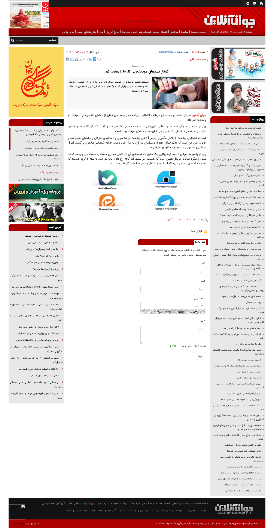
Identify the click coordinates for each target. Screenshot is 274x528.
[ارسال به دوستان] (72, 59)
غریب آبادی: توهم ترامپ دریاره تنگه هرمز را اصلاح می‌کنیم (238, 257)
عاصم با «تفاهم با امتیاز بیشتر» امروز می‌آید (240, 473)
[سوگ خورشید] (237, 97)
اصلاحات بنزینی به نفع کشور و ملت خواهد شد (239, 191)
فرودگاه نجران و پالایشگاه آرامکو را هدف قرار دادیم (237, 249)
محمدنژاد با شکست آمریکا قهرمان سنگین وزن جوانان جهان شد (241, 136)
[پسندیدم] (99, 59)
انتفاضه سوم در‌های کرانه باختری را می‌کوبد (241, 203)
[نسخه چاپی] (67, 59)
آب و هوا (111, 511)
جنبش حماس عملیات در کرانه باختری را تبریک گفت (241, 183)
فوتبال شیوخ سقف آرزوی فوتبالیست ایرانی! (38, 179)
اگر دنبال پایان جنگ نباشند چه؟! (246, 281)
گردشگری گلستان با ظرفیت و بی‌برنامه (243, 467)
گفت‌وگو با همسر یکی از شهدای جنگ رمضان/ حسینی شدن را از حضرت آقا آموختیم (38, 132)
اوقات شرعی (81, 511)
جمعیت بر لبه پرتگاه (48, 172)
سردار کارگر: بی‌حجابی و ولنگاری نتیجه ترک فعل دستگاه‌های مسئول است (240, 267)
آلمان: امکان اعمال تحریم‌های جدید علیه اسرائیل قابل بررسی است (239, 320)
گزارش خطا (196, 231)
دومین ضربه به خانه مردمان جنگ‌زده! (41, 148)
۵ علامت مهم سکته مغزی (249, 378)
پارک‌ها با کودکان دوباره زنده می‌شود (42, 249)
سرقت (188, 220)
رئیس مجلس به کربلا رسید (249, 372)
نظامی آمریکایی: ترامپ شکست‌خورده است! (240, 215)
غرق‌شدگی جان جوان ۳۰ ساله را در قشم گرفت (38, 333)
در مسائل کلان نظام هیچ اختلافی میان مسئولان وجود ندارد (36, 385)
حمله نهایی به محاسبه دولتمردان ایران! (40, 166)
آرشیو (122, 511)
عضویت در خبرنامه (162, 511)
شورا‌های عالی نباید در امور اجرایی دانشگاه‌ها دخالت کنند (238, 336)
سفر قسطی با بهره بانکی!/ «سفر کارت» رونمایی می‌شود (38, 157)
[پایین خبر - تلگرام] (166, 204)
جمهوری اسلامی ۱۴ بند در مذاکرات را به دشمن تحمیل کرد (36, 360)
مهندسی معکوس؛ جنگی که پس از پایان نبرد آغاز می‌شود (240, 235)
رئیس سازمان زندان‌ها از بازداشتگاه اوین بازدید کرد (35, 287)
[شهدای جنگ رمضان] (237, 63)
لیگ (93, 511)
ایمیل (202, 281)
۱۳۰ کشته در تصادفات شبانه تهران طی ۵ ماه (39, 369)
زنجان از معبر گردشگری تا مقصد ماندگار (242, 485)
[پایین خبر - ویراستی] (166, 181)
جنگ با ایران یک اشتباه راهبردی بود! (244, 243)
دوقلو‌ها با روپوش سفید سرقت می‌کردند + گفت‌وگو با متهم (36, 278)
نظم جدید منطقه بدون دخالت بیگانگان (243, 491)
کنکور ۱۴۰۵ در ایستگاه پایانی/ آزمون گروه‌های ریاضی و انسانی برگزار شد (241, 288)
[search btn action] (13, 40)
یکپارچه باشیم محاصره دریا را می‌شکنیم (243, 445)
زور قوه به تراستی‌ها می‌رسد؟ (46, 269)
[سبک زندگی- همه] (36, 82)
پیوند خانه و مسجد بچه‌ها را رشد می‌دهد (242, 328)
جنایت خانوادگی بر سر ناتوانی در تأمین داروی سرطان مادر (241, 459)
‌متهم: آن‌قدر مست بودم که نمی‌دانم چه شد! (241, 400)
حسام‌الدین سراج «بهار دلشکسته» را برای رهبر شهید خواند (238, 437)
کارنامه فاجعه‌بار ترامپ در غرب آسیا (245, 227)
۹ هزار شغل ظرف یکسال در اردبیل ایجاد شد (39, 327)
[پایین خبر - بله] (107, 182)
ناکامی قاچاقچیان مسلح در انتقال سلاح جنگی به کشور (36, 318)
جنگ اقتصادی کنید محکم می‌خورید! (244, 451)
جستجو (132, 511)
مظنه (101, 511)
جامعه (205, 59)
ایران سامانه (18, 523)
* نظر (202, 321)
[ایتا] (107, 204)
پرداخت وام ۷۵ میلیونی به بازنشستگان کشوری (37, 340)
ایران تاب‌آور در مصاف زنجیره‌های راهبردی (241, 221)
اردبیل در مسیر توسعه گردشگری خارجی (242, 209)
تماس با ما (191, 511)
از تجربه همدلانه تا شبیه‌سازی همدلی (42, 236)
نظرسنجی (144, 511)
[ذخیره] (76, 59)
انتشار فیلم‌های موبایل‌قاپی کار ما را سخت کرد (137, 71)
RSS (69, 511)
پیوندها (178, 511)
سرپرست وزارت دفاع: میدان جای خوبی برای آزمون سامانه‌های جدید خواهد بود (238, 427)
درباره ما (203, 511)
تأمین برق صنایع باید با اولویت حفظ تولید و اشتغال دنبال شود (238, 352)
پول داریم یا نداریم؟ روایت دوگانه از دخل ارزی (239, 479)
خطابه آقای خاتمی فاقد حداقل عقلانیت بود (241, 296)
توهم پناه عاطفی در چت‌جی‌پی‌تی (42, 141)
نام (204, 263)
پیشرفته (19, 40)
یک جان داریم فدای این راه (248, 344)
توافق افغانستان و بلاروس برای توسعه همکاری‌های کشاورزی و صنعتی (239, 417)
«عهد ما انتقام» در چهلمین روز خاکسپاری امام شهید (237, 197)
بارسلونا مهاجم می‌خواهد (249, 360)
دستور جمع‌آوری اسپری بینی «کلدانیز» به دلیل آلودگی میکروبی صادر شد (36, 349)
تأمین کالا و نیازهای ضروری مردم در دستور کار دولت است (36, 396)
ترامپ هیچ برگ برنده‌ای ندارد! (247, 175)
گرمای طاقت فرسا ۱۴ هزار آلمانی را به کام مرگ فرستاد (241, 310)
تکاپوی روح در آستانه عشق (47, 256)
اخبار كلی (195, 59)
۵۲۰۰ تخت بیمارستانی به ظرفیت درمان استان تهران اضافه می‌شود (36, 307)
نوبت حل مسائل (253, 302)
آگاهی (170, 220)
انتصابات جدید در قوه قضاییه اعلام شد (243, 128)
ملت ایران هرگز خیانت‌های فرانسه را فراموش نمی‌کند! (241, 152)
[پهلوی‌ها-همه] (36, 212)
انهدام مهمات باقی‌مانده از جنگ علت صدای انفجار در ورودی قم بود (36, 296)
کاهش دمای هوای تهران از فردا (44, 376)
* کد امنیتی (199, 299)
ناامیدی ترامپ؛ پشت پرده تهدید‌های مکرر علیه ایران (236, 160)
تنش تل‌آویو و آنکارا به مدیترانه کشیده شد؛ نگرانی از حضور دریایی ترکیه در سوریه (239, 167)
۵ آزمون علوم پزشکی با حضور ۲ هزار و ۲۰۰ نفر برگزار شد (238, 407)
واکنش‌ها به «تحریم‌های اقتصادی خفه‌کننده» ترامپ (237, 144)
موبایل (179, 220)
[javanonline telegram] (94, 59)
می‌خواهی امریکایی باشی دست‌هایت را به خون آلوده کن (240, 386)
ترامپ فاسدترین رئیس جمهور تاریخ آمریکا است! (238, 275)
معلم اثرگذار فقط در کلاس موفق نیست (243, 394)
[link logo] (225, 18)
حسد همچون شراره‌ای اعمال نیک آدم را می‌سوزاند (237, 366)
